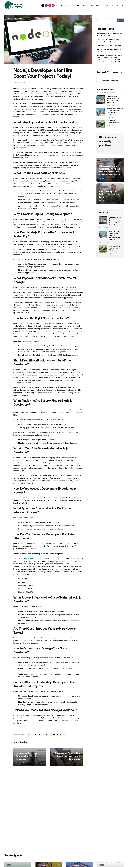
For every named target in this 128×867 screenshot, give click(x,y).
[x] (28, 734)
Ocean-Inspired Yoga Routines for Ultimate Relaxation (26, 756)
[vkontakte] (53, 734)
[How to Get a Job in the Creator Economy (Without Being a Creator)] (103, 234)
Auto (102, 865)
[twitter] (42, 5)
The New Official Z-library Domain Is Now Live (108, 51)
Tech (16, 18)
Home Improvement (75, 865)
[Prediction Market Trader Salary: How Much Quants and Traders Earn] (103, 220)
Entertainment (104, 161)
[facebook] (46, 5)
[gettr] (64, 734)
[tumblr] (42, 734)
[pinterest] (49, 5)
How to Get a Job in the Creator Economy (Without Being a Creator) (108, 41)
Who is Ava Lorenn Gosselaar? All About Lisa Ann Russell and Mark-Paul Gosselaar (109, 170)
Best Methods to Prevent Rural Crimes (109, 46)
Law (9, 865)
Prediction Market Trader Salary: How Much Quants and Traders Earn (109, 35)
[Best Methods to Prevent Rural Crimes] (103, 249)
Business (10, 18)
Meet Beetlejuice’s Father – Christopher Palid (109, 194)
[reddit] (46, 734)
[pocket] (50, 734)
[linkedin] (39, 734)
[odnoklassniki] (57, 734)
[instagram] (53, 5)
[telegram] (61, 734)
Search (98, 16)
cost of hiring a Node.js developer (30, 558)
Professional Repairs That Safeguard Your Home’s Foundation (67, 756)
